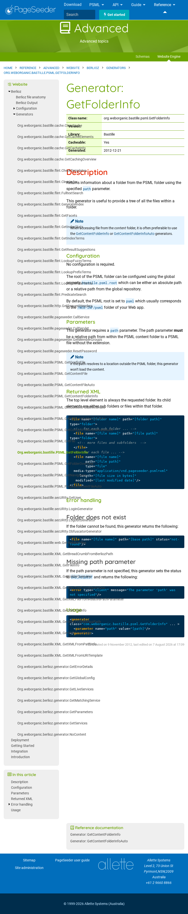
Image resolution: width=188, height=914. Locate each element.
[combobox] (79, 15)
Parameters (20, 793)
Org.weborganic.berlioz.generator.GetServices (52, 723)
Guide (136, 5)
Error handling (22, 804)
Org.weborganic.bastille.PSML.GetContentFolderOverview (61, 419)
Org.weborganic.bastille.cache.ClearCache (49, 126)
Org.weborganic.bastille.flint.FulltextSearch (50, 193)
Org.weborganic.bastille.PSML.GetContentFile (52, 374)
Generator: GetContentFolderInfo (95, 835)
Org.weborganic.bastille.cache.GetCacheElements (55, 137)
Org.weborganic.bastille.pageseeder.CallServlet (53, 328)
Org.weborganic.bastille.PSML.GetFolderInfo (52, 452)
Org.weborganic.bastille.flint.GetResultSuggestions (56, 250)
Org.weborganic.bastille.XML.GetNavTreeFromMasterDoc (61, 588)
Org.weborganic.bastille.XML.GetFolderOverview (54, 576)
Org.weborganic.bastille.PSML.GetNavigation (52, 475)
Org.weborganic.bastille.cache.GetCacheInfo (51, 148)
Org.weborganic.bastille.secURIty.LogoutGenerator (56, 520)
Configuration (26, 108)
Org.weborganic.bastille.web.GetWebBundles (51, 543)
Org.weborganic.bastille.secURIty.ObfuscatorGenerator (59, 531)
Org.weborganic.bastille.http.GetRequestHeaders (55, 306)
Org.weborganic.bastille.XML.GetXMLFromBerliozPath (59, 622)
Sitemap (29, 860)
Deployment (20, 740)
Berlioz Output (27, 103)
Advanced (100, 28)
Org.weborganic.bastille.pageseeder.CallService (53, 317)
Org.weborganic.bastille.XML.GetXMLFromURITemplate (60, 655)
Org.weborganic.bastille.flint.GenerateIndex (50, 204)
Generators (24, 114)
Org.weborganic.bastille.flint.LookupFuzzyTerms (54, 261)
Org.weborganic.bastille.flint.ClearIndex (47, 182)
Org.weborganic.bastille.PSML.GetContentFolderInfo (57, 396)
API (116, 5)
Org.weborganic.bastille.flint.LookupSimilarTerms (55, 283)
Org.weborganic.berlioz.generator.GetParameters (55, 712)
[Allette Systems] (115, 863)
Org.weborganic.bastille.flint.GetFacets (47, 216)
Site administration (29, 868)
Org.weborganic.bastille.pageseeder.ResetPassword (57, 351)
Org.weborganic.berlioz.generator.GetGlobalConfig (56, 678)
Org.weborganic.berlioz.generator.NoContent (51, 734)
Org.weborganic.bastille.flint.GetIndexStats (50, 227)
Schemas (143, 57)
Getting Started (22, 746)
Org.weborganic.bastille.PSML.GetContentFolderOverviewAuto (65, 430)
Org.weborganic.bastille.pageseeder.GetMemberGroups (59, 340)
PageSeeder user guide (72, 860)
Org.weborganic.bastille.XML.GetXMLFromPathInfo (57, 644)
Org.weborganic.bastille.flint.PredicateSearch (51, 295)
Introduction (20, 757)
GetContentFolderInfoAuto (134, 234)
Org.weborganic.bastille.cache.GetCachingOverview (56, 159)
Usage (16, 810)
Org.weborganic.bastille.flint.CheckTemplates (51, 171)
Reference (163, 5)
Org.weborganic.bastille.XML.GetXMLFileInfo (51, 610)
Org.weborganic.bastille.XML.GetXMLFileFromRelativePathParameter (70, 599)
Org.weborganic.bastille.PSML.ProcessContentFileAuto (59, 486)
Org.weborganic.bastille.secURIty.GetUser (49, 498)
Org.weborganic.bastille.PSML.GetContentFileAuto (56, 385)
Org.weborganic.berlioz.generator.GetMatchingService (58, 700)
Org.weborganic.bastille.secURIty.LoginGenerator (55, 509)
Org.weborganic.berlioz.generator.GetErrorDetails (55, 667)
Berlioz (16, 92)
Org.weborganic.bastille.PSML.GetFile (46, 441)
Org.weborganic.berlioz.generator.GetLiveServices (55, 689)
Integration (19, 751)
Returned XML (22, 799)
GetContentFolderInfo (92, 234)
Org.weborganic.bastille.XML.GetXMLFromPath (54, 633)
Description (19, 782)
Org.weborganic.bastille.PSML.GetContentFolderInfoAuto (61, 407)
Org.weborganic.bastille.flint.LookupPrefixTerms (54, 272)
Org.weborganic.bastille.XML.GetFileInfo (48, 565)
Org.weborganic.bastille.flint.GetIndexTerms (50, 238)
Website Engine (168, 57)
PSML (95, 5)
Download (73, 4)
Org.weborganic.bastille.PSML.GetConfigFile (51, 362)
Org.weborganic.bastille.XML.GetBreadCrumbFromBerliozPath (65, 554)
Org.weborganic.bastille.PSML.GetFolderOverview (55, 464)
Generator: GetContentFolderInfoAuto (99, 841)
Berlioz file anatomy (31, 97)
